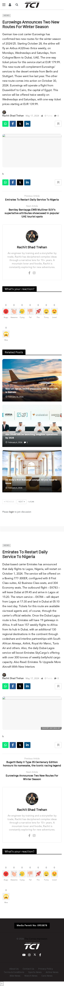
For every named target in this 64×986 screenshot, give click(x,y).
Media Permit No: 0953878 (32, 925)
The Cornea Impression (36, 939)
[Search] (16, 4)
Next (20, 502)
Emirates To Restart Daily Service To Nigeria (25, 554)
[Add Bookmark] (58, 124)
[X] (35, 954)
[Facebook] (29, 273)
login (11, 512)
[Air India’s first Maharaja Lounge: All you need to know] (32, 471)
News (6, 15)
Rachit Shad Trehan (13, 116)
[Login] (10, 4)
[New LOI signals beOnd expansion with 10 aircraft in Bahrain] (32, 380)
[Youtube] (24, 954)
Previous (9, 502)
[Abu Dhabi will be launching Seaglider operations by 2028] (32, 426)
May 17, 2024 (32, 116)
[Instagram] (34, 273)
